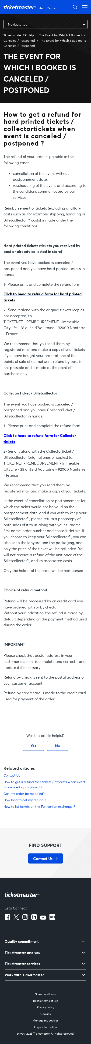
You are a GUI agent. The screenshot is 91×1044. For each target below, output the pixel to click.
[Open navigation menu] (83, 7)
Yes (33, 745)
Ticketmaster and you (22, 953)
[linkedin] (34, 918)
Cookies (45, 1014)
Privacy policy (45, 1007)
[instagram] (25, 918)
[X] (16, 918)
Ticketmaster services (22, 964)
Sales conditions (45, 994)
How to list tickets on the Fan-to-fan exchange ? (39, 806)
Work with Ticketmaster (24, 975)
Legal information (45, 1027)
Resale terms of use (45, 1001)
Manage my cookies (45, 1020)
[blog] (52, 918)
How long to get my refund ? (25, 800)
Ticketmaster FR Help (19, 35)
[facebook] (7, 918)
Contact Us (12, 775)
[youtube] (43, 918)
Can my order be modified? (24, 793)
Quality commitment (22, 941)
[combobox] (46, 24)
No (57, 745)
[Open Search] (75, 7)
